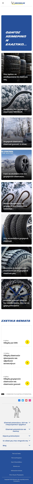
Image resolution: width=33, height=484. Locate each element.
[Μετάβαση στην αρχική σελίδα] (18, 3)
